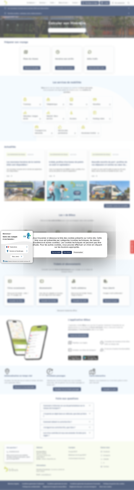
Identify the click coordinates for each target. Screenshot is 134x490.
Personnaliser (78, 252)
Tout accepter (56, 252)
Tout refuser (67, 252)
